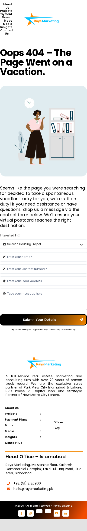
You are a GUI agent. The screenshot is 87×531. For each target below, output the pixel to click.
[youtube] (57, 513)
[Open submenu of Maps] (40, 426)
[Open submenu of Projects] (40, 414)
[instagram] (30, 513)
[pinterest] (39, 511)
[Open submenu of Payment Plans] (40, 420)
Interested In (10, 235)
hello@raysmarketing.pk (33, 488)
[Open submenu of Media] (40, 431)
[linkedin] (65, 513)
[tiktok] (48, 511)
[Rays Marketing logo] (41, 12)
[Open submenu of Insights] (40, 437)
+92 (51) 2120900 (27, 483)
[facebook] (21, 513)
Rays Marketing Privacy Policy (59, 329)
